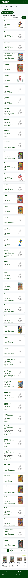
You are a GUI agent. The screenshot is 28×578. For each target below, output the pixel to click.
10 (24, 550)
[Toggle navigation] (25, 2)
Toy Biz (6, 9)
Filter (24, 17)
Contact (21, 572)
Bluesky (7, 572)
